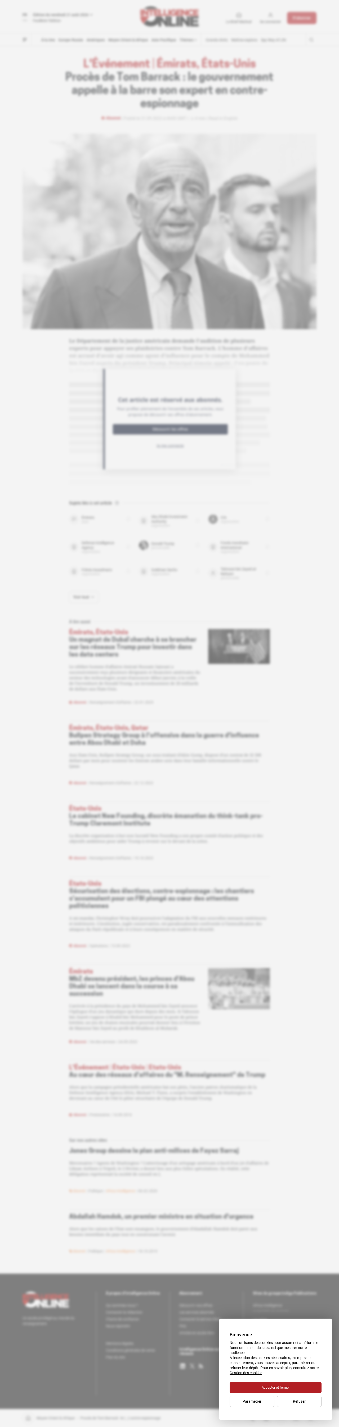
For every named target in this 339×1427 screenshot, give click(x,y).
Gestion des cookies (246, 1373)
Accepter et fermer (276, 1387)
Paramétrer (252, 1401)
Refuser (299, 1401)
